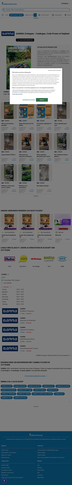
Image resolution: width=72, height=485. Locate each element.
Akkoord (42, 99)
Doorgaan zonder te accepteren (54, 70)
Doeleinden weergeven (29, 99)
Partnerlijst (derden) (17, 94)
